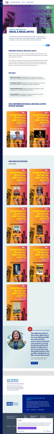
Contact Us (26, 417)
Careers (25, 416)
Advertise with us (41, 409)
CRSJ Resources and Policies (15, 2)
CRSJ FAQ (23, 2)
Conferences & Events (16, 5)
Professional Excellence (8, 5)
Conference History (29, 2)
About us (27, 409)
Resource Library (43, 417)
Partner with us (33, 409)
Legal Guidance (42, 416)
